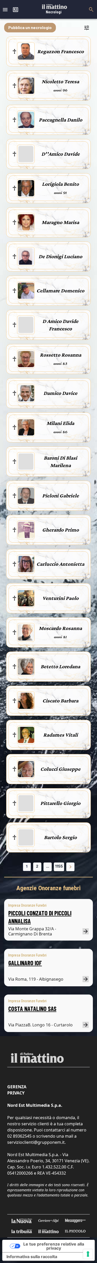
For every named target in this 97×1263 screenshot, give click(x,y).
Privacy (16, 1093)
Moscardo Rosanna (60, 628)
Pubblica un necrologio (30, 27)
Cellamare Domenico (60, 290)
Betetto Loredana (60, 666)
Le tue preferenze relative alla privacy (53, 1246)
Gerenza (16, 1087)
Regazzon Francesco (60, 51)
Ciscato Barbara (60, 701)
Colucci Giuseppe (60, 769)
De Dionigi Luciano (60, 256)
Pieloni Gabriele (60, 496)
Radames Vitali (60, 735)
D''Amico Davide (60, 154)
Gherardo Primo (60, 530)
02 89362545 (19, 1136)
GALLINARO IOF (25, 963)
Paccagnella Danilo (60, 120)
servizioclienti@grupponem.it (36, 1142)
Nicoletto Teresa (60, 81)
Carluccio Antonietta (60, 564)
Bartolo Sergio (60, 837)
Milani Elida (60, 423)
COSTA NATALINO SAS (32, 1008)
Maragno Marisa (60, 222)
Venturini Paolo (60, 598)
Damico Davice (60, 393)
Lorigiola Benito (60, 184)
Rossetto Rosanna (60, 355)
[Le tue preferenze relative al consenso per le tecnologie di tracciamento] (88, 1254)
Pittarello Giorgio (60, 803)
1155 (59, 866)
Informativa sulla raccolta (31, 1256)
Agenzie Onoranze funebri (48, 888)
